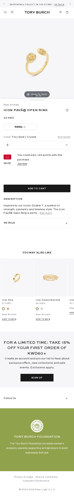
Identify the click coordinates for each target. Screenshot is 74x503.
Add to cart (37, 188)
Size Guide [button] (64, 136)
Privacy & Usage (23, 477)
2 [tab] (37, 95)
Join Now (22, 163)
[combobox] (37, 145)
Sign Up (36, 378)
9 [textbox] (8, 145)
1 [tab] (34, 95)
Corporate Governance (36, 480)
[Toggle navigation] (5, 12)
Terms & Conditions (46, 477)
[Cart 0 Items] (67, 12)
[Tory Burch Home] (37, 12)
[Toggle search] (12, 13)
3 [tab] (40, 95)
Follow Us (10, 398)
